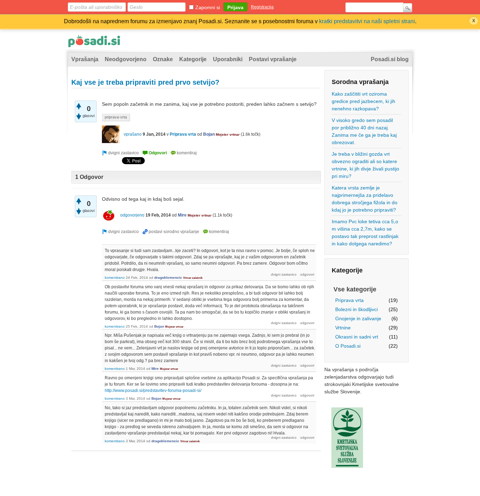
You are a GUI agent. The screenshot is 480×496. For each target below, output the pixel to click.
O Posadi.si (348, 346)
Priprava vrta (349, 300)
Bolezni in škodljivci (356, 309)
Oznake (163, 59)
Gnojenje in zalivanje (358, 318)
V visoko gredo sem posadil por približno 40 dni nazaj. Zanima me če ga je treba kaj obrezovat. (364, 131)
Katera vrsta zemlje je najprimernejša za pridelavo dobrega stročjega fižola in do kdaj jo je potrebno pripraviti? (364, 199)
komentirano (115, 277)
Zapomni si (207, 7)
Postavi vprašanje (273, 59)
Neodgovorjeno (126, 59)
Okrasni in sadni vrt (356, 337)
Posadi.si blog (390, 59)
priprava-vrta (116, 117)
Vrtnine (343, 327)
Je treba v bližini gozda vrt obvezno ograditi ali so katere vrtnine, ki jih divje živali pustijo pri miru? (365, 165)
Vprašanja (84, 59)
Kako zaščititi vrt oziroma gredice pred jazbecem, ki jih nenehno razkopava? (363, 101)
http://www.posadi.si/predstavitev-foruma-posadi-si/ (153, 390)
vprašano (133, 134)
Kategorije (193, 59)
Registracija (262, 7)
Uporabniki (227, 59)
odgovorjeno (132, 215)
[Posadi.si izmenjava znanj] (94, 42)
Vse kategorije (354, 289)
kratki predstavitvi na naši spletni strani (367, 21)
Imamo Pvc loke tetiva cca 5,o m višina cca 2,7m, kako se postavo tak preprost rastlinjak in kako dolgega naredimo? (365, 232)
